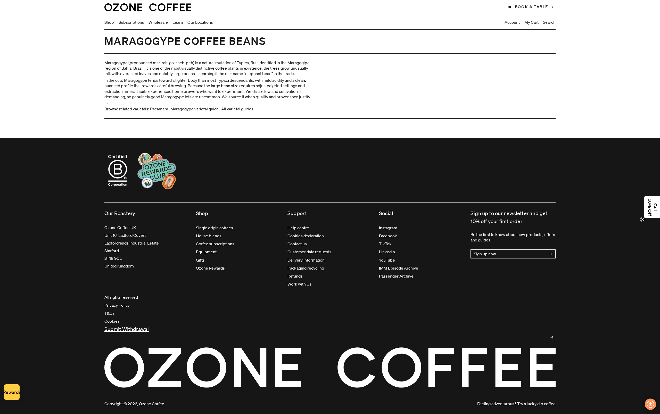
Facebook (388, 235)
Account (512, 22)
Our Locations (200, 22)
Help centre (298, 227)
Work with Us (299, 284)
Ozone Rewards (210, 268)
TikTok (385, 243)
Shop (109, 22)
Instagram (388, 227)
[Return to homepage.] (330, 367)
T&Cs (109, 313)
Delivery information (306, 260)
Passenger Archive (396, 276)
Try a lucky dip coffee (536, 403)
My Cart (531, 22)
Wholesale (158, 22)
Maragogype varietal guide (194, 108)
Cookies (112, 321)
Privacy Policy (117, 305)
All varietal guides (237, 108)
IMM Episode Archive (398, 268)
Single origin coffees (214, 227)
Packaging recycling (305, 268)
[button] (652, 207)
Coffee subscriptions (215, 243)
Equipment (206, 251)
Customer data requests (309, 251)
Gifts (200, 260)
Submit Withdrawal (126, 329)
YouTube (387, 260)
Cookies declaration (305, 235)
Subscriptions (131, 22)
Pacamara (159, 108)
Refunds (295, 276)
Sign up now (485, 253)
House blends (208, 235)
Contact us (297, 243)
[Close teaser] (642, 219)
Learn (177, 22)
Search (549, 22)
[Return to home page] (147, 7)
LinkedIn (387, 251)
